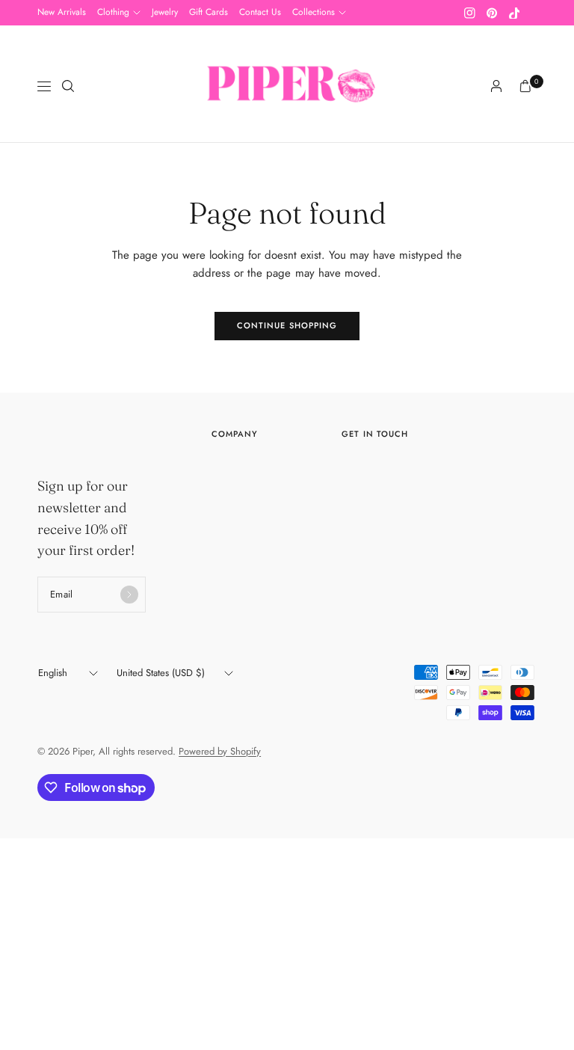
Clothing (113, 12)
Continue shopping (287, 325)
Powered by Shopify (220, 751)
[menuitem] (61, 12)
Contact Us (260, 12)
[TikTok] (514, 12)
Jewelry (165, 12)
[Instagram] (469, 12)
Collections (313, 12)
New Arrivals (61, 12)
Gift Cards (208, 12)
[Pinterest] (492, 12)
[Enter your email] (129, 595)
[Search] (68, 86)
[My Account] (496, 86)
